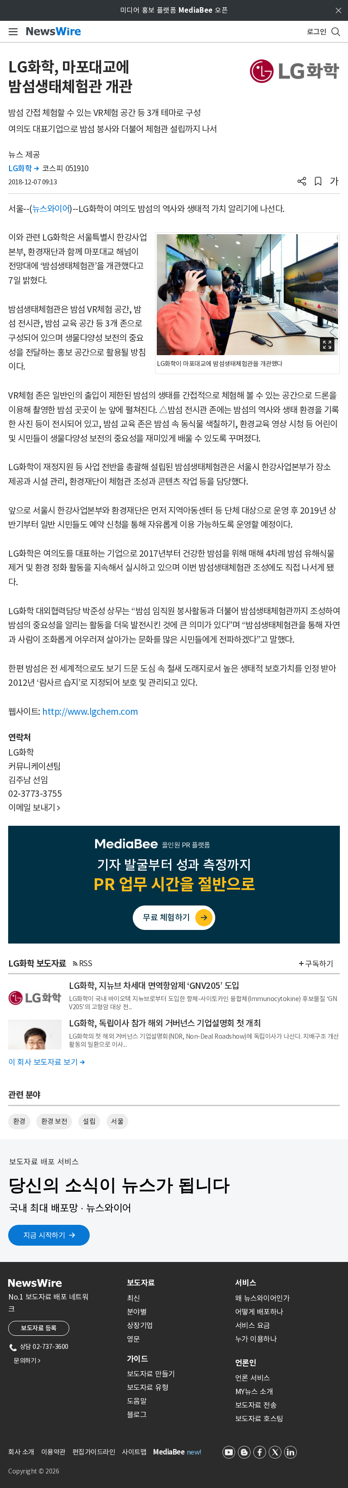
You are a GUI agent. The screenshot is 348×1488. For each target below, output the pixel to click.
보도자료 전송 (256, 1405)
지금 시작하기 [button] (44, 1235)
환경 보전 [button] (54, 1121)
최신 (133, 1298)
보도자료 (141, 1283)
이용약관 (53, 1452)
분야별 (137, 1311)
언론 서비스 (252, 1377)
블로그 (137, 1414)
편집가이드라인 (94, 1452)
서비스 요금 (252, 1325)
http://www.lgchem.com (90, 711)
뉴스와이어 (51, 208)
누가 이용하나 (256, 1339)
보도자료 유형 (148, 1387)
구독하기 (319, 964)
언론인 (245, 1363)
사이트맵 (134, 1452)
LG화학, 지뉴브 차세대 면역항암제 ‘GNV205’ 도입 (154, 985)
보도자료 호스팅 (259, 1418)
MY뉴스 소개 (254, 1391)
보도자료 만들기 (151, 1373)
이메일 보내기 (34, 807)
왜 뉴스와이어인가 (262, 1298)
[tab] (177, 1282)
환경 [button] (19, 1121)
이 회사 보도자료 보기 (46, 1062)
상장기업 (140, 1325)
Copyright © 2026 (33, 1471)
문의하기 (27, 1361)
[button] (301, 182)
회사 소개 (21, 1452)
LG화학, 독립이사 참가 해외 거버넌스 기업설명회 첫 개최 (165, 1023)
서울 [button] (117, 1121)
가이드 (137, 1359)
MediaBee (168, 1452)
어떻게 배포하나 (259, 1311)
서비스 (245, 1283)
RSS (85, 963)
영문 (133, 1339)
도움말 (137, 1401)
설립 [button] (89, 1121)
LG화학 (23, 168)
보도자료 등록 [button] (39, 1328)
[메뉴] (11, 32)
